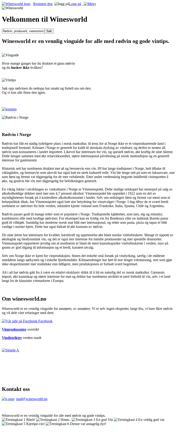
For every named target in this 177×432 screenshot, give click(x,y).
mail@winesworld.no (31, 399)
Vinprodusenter (14, 329)
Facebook (45, 321)
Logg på (75, 4)
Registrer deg (43, 4)
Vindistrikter (12, 338)
